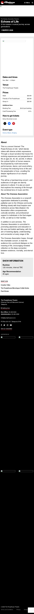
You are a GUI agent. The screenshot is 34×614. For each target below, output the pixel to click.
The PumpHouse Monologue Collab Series (15, 288)
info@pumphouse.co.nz (8, 318)
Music (9, 133)
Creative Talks (5, 285)
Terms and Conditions (7, 609)
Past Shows (5, 291)
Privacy (18, 609)
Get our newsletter (6, 329)
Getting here (6, 308)
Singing (14, 133)
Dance (5, 133)
